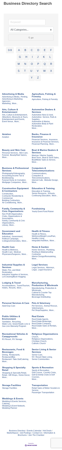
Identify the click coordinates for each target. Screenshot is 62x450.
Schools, (51, 193)
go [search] (32, 37)
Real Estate (38, 316)
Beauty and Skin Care (13, 150)
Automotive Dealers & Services (43, 110)
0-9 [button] (10, 50)
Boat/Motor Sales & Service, (44, 160)
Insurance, (53, 139)
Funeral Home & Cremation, (14, 180)
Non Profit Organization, (12, 214)
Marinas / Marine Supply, (42, 155)
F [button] (51, 50)
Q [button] (45, 64)
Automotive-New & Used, (42, 115)
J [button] (37, 57)
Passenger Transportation (43, 392)
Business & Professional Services (15, 169)
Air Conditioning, (9, 202)
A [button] (19, 50)
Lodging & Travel (11, 282)
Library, (5, 225)
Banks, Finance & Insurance (41, 135)
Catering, (6, 403)
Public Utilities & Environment (11, 317)
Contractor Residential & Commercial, (12, 197)
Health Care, (7, 252)
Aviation (6, 134)
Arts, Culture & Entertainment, (15, 115)
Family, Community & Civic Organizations (13, 209)
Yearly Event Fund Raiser (43, 211)
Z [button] (38, 77)
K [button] (44, 57)
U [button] (31, 71)
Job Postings (25, 433)
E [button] (45, 50)
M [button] (19, 64)
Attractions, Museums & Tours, (15, 117)
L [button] (50, 57)
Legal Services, (38, 267)
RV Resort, (6, 339)
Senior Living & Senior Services (44, 350)
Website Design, (51, 180)
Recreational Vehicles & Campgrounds (15, 335)
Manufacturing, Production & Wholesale (45, 284)
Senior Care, (37, 355)
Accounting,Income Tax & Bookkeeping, (13, 177)
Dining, (5, 355)
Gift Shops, (13, 375)
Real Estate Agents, (40, 319)
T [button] (25, 71)
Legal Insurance (45, 270)
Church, (35, 337)
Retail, (5, 375)
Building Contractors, (11, 200)
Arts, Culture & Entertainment (10, 110)
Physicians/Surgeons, (11, 254)
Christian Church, (39, 341)
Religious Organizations (45, 334)
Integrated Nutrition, (40, 240)
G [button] (20, 57)
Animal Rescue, (51, 306)
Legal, (34, 270)
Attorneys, (50, 267)
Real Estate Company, (41, 323)
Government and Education (11, 232)
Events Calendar (34, 431)
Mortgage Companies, (11, 182)
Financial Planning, (40, 144)
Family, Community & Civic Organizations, (13, 222)
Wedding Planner (9, 408)
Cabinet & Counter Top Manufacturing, (42, 293)
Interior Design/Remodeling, (44, 256)
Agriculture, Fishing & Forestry (44, 95)
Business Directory (17, 431)
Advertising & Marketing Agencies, (12, 100)
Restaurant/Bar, (8, 357)
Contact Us (37, 433)
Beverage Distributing (41, 297)
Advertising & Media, (11, 97)
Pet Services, (37, 306)
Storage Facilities (11, 385)
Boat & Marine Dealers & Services (45, 151)
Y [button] (32, 77)
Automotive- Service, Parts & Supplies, (44, 118)
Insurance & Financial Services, (45, 142)
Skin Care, (23, 153)
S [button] (19, 71)
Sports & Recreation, (41, 370)
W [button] (44, 71)
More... (15, 103)
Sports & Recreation (43, 367)
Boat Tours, (36, 157)
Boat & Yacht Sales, (50, 157)
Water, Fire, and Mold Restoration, (11, 271)
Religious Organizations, (42, 339)
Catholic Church (39, 343)
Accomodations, (9, 285)
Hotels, (5, 288)
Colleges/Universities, (11, 241)
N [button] (25, 64)
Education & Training (43, 188)
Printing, (24, 97)
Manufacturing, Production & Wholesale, (44, 289)
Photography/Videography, (13, 173)
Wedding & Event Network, (13, 406)
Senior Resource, (39, 193)
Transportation (40, 385)
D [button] (38, 50)
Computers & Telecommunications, (41, 177)
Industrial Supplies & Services (13, 265)
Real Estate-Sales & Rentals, (44, 326)
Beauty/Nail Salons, (18, 155)
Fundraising (38, 208)
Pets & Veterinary (41, 303)
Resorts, (12, 288)
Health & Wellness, (10, 250)
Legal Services (40, 264)
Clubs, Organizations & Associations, (12, 217)
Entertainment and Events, (13, 119)
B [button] (25, 50)
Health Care (8, 247)
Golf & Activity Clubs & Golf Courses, (43, 376)
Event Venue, (8, 121)
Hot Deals (47, 431)
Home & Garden (40, 247)
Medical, (17, 252)
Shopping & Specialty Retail (14, 368)
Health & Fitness (41, 231)
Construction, (8, 194)
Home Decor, (24, 375)
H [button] (26, 57)
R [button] (51, 64)
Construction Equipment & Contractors (15, 189)
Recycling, (16, 322)
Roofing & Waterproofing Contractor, (42, 253)
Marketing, (6, 103)
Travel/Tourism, (23, 285)
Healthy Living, (38, 238)
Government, (17, 236)
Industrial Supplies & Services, (15, 274)
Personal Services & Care (15, 303)
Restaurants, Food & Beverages (13, 350)
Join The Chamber (36, 435)
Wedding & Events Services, (14, 401)
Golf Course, (37, 372)
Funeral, (5, 155)
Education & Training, (41, 191)
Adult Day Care (8, 306)
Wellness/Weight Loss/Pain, (44, 236)
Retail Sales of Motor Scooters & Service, (46, 389)
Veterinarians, (38, 308)
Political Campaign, (10, 239)
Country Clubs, (49, 372)
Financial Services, (40, 139)
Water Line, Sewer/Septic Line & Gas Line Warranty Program (16, 325)
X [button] (51, 71)
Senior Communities (40, 359)
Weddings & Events (12, 398)
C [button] (32, 50)
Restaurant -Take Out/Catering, (15, 359)
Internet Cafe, (37, 180)
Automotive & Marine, (41, 121)
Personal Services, (10, 153)
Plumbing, (50, 250)
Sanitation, (6, 322)
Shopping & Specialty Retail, (14, 373)
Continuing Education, (41, 196)
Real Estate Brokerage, (42, 321)
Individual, (6, 236)
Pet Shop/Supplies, (40, 310)
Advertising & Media (13, 94)
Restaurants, (14, 355)
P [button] (38, 64)
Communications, (39, 173)
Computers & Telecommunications (43, 169)
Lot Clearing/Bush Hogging (14, 277)
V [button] (38, 71)
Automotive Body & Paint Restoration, (42, 125)
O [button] (32, 64)
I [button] (32, 57)
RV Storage (17, 339)
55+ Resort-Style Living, (42, 357)
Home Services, (38, 250)
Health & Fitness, (39, 234)
